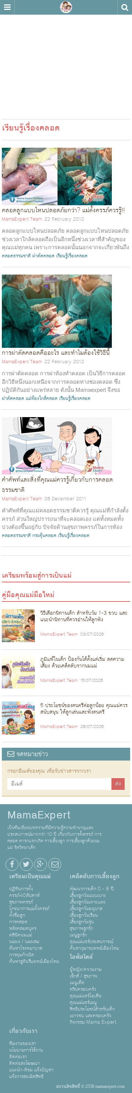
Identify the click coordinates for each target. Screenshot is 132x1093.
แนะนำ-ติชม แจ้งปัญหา (31, 1070)
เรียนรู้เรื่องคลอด (72, 256)
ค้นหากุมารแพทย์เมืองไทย (94, 948)
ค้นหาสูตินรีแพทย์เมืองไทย (34, 961)
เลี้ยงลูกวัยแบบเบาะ (88, 895)
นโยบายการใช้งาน (26, 1050)
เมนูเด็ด (77, 982)
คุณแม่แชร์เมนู (83, 1002)
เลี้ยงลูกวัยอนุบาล (86, 908)
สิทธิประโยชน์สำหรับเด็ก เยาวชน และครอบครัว (92, 1012)
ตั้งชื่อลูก (17, 915)
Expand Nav (7, 7)
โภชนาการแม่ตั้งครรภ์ (29, 908)
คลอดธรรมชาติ (16, 256)
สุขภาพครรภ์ (21, 902)
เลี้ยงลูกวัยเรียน (84, 915)
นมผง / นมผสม (24, 941)
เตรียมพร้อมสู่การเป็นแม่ (37, 575)
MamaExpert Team (22, 219)
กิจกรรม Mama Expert (93, 1022)
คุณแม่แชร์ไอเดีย (85, 996)
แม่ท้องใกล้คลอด (42, 398)
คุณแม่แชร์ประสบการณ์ (91, 941)
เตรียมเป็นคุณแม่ (30, 876)
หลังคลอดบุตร (22, 928)
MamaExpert (66, 7)
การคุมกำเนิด (21, 955)
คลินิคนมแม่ (20, 935)
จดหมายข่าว (31, 754)
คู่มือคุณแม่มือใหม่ (28, 594)
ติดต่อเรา (18, 1056)
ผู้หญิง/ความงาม (86, 969)
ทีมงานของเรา (22, 1043)
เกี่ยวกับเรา (23, 1031)
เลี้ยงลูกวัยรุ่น (82, 922)
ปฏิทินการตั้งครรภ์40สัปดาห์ (24, 892)
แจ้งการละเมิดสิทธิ (26, 1076)
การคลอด (18, 922)
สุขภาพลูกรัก (81, 928)
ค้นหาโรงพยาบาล (25, 948)
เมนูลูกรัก (78, 935)
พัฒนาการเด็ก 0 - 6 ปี (92, 889)
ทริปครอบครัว (83, 989)
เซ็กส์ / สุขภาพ (83, 976)
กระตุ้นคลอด (44, 535)
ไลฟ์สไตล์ (81, 957)
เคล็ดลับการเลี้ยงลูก (95, 876)
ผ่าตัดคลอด (43, 256)
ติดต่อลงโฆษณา (24, 1063)
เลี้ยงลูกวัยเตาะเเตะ (88, 902)
